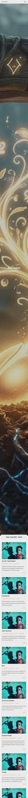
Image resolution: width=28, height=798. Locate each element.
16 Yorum (17, 703)
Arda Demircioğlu (13, 738)
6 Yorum (17, 598)
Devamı (24, 573)
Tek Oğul (4, 772)
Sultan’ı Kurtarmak (6, 631)
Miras (3, 666)
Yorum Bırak (16, 563)
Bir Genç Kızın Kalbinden (8, 700)
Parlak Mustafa (6, 596)
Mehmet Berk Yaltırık (14, 633)
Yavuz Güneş (12, 598)
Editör (11, 563)
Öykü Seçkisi (14, 268)
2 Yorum (17, 668)
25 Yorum (19, 774)
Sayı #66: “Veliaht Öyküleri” (9, 561)
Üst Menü (5, 1)
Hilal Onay (11, 703)
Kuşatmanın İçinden (7, 735)
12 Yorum (19, 738)
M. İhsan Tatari (12, 774)
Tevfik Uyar (12, 668)
